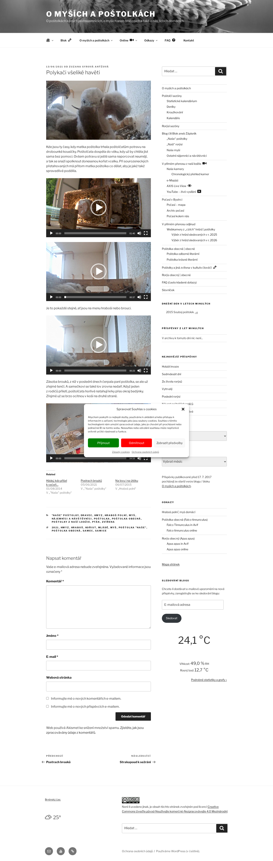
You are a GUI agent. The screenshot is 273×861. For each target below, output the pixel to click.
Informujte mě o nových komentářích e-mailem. (86, 698)
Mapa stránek (171, 564)
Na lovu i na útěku (126, 480)
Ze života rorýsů (172, 381)
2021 (55, 527)
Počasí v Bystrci (172, 199)
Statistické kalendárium (182, 101)
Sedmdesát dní (171, 374)
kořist (90, 527)
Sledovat (171, 618)
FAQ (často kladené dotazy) (179, 282)
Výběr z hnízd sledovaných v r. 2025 (194, 234)
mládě (103, 527)
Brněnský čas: (53, 799)
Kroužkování (175, 112)
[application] (98, 207)
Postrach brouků (91, 480)
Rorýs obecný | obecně (176, 275)
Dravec (87, 515)
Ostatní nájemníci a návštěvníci (187, 155)
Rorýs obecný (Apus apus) (178, 538)
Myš (132, 515)
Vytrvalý (167, 389)
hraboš (77, 527)
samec (88, 530)
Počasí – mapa (176, 204)
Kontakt (188, 40)
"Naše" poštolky (65, 515)
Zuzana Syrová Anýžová (89, 66)
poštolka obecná (66, 530)
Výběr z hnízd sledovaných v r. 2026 (194, 240)
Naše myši (173, 150)
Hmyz (98, 515)
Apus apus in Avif (177, 543)
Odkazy (149, 40)
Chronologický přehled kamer (190, 174)
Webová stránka (59, 677)
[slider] (95, 233)
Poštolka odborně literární (183, 253)
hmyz (65, 527)
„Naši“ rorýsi (174, 144)
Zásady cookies (121, 451)
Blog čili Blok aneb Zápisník (179, 133)
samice (101, 530)
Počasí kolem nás (178, 216)
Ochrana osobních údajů (145, 451)
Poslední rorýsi (171, 396)
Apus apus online (177, 549)
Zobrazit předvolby (169, 443)
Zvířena (108, 521)
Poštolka (102, 518)
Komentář (55, 581)
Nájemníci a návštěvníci (72, 518)
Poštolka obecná (126, 518)
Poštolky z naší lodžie (71, 521)
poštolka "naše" (132, 527)
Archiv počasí (175, 210)
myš (113, 527)
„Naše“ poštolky (177, 138)
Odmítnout (136, 443)
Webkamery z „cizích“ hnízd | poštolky (191, 229)
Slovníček (168, 290)
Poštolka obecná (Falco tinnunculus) (185, 519)
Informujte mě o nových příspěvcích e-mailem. (85, 706)
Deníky (171, 106)
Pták (96, 521)
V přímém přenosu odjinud (178, 224)
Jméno (52, 636)
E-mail (52, 657)
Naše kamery (175, 169)
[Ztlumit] (139, 233)
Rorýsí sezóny (170, 126)
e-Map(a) (172, 180)
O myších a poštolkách (100, 14)
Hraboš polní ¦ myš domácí (178, 512)
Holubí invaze (170, 366)
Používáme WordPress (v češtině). (178, 851)
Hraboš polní (116, 515)
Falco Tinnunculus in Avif (182, 524)
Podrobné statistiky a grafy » (209, 679)
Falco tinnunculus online (182, 530)
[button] (183, 409)
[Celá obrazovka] (146, 233)
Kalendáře (173, 118)
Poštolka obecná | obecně (178, 248)
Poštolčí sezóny (172, 95)
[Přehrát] (51, 233)
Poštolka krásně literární (182, 259)
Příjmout (103, 443)
